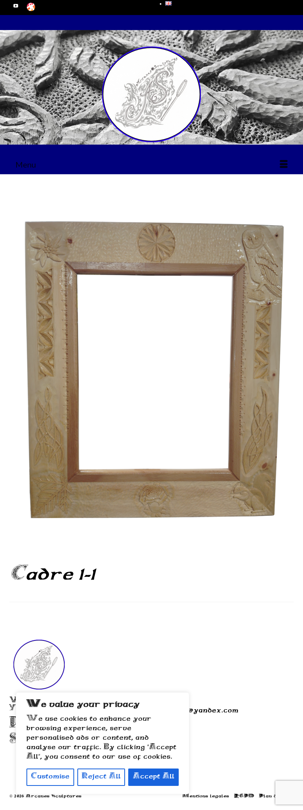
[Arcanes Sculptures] (151, 94)
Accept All (153, 777)
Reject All (101, 777)
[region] (102, 743)
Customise (50, 777)
